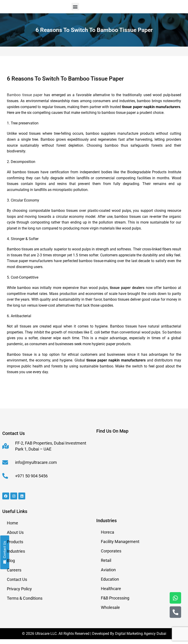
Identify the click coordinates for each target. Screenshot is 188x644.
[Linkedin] (21, 496)
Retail (106, 560)
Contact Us (17, 579)
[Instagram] (13, 496)
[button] (75, 6)
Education (110, 579)
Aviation (108, 569)
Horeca (107, 532)
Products (15, 541)
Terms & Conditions (24, 598)
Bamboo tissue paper (24, 95)
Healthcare (111, 588)
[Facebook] (5, 496)
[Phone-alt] (175, 612)
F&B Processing (115, 598)
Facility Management (120, 541)
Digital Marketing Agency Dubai (140, 633)
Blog (11, 560)
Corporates (111, 551)
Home (12, 523)
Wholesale (110, 607)
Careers (14, 570)
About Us (15, 532)
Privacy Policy (19, 588)
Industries (16, 551)
